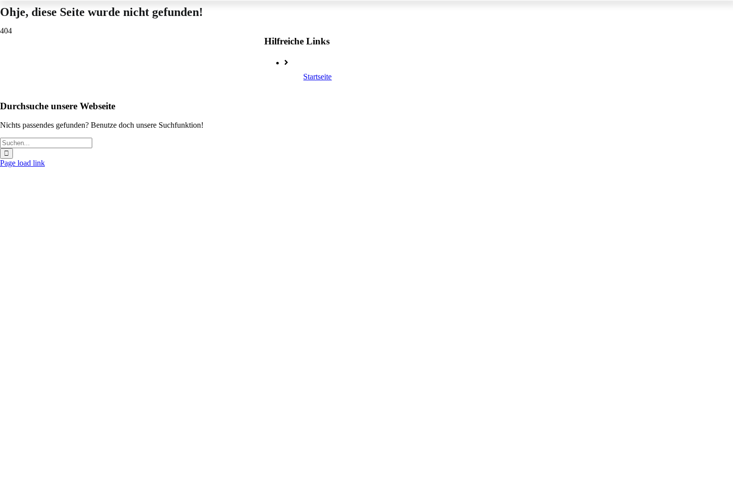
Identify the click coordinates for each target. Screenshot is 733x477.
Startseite (317, 76)
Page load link (22, 163)
